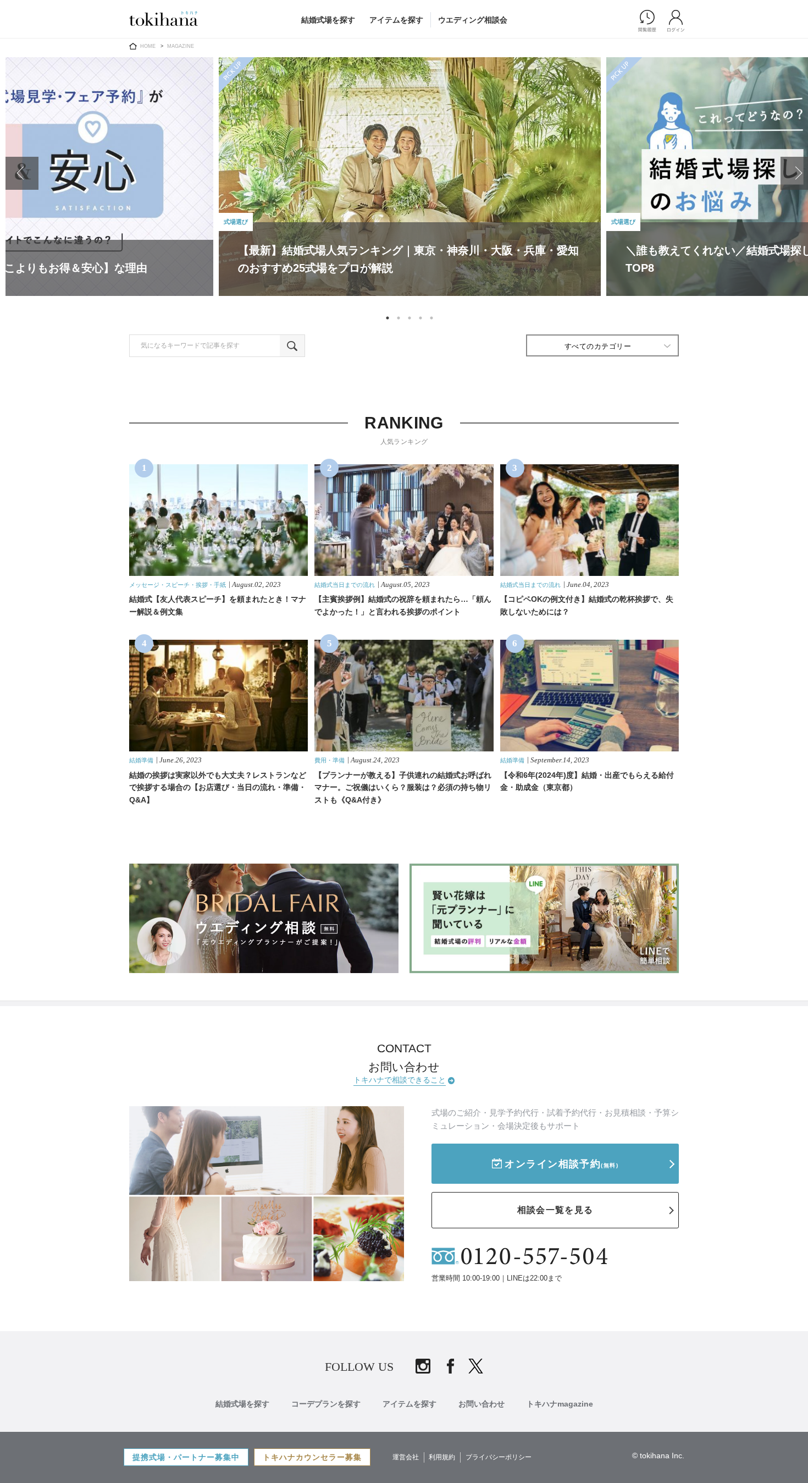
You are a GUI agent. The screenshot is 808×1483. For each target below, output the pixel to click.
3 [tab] (409, 317)
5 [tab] (431, 317)
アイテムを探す (396, 19)
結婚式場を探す (328, 19)
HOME (148, 46)
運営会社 (405, 1457)
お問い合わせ (481, 1403)
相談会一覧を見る (555, 1210)
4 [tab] (420, 317)
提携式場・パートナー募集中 (186, 1457)
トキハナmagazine (560, 1403)
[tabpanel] (410, 179)
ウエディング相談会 (472, 19)
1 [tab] (387, 317)
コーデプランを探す (326, 1403)
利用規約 (442, 1457)
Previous (21, 173)
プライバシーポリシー (499, 1457)
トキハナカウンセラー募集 (312, 1457)
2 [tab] (398, 317)
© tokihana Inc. (658, 1455)
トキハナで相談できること (399, 1079)
